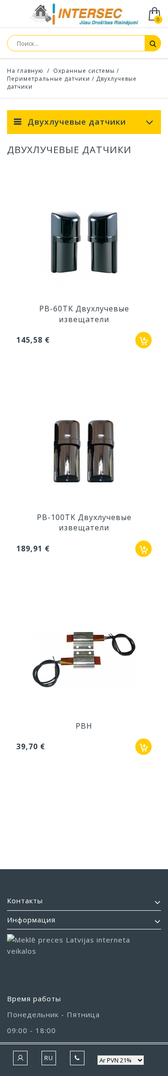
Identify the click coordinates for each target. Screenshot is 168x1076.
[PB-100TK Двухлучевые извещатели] (84, 451)
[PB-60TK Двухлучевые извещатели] (84, 243)
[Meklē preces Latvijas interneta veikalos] (84, 959)
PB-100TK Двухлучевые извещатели (84, 522)
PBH (84, 726)
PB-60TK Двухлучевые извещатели (84, 313)
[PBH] (84, 660)
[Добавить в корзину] (143, 340)
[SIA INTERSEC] (84, 14)
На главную (25, 71)
